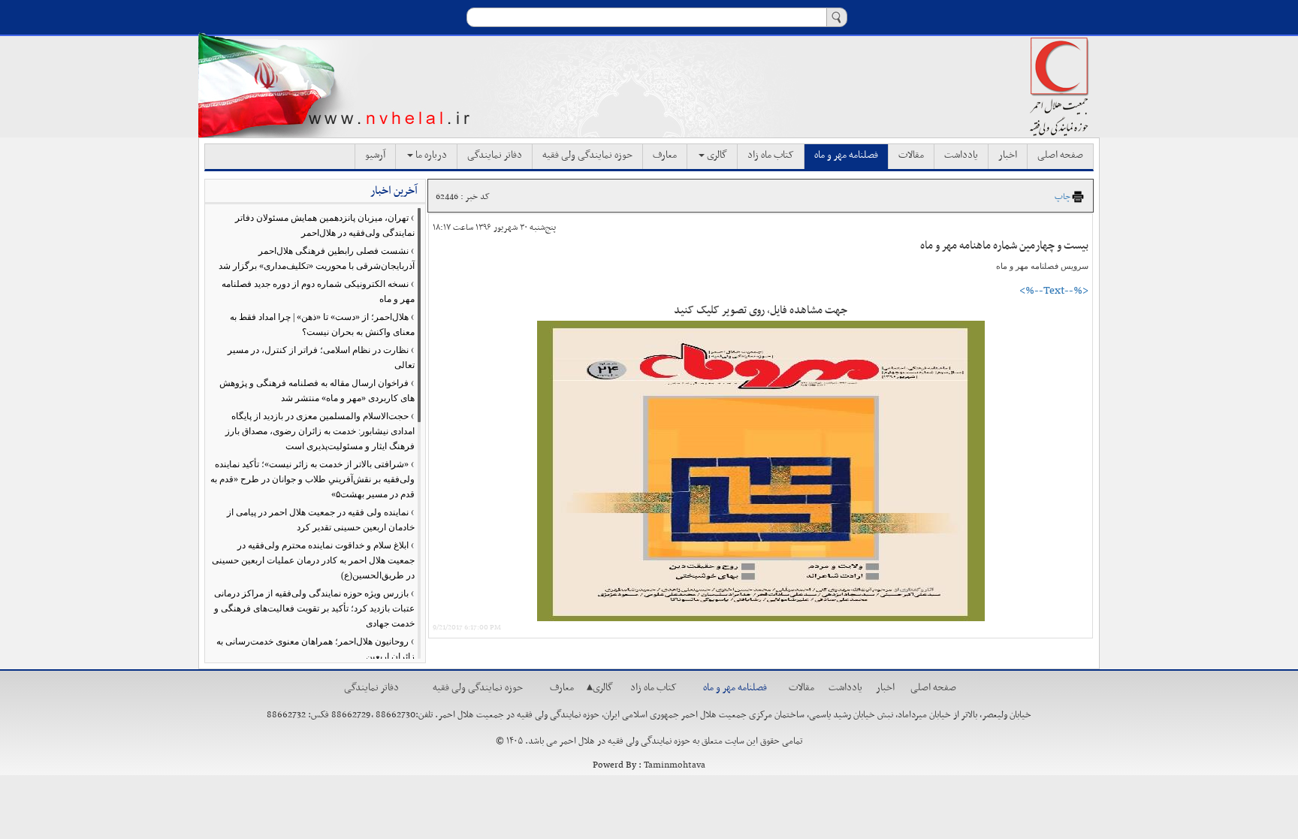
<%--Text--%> (1053, 290)
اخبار (1007, 155)
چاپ (1062, 196)
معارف (665, 155)
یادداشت (961, 155)
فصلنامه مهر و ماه (846, 155)
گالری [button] (716, 155)
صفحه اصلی (1060, 155)
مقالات (911, 155)
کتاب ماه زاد (770, 155)
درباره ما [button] (430, 155)
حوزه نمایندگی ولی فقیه (587, 155)
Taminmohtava (674, 765)
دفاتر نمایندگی (494, 155)
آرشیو (375, 155)
